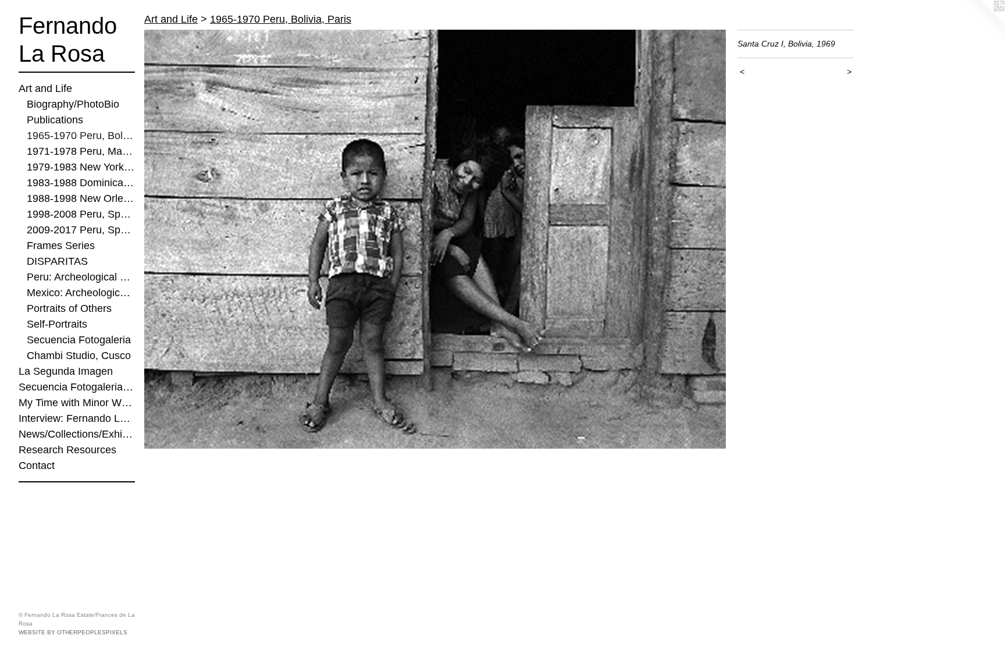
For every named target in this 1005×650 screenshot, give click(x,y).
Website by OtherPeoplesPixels (73, 632)
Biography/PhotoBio (73, 104)
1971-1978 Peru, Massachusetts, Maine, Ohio (81, 151)
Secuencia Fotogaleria (79, 340)
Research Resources (67, 450)
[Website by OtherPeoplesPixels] (981, 23)
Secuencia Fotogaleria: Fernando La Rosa (77, 387)
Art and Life (45, 88)
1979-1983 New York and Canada (81, 167)
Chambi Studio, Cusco (79, 355)
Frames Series (61, 245)
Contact (37, 465)
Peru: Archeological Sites (81, 277)
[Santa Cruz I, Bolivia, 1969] (435, 239)
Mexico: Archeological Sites (81, 293)
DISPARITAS (57, 261)
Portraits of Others (69, 308)
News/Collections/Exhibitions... (77, 434)
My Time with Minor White (77, 403)
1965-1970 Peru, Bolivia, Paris (81, 135)
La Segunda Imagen (66, 371)
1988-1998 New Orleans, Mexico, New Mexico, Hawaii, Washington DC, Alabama (81, 198)
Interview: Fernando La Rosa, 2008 (77, 418)
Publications (55, 120)
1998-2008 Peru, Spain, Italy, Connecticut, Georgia (81, 214)
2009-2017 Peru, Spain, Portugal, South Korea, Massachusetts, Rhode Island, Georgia (81, 230)
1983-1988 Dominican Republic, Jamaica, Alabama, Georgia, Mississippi (81, 183)
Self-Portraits (57, 324)
